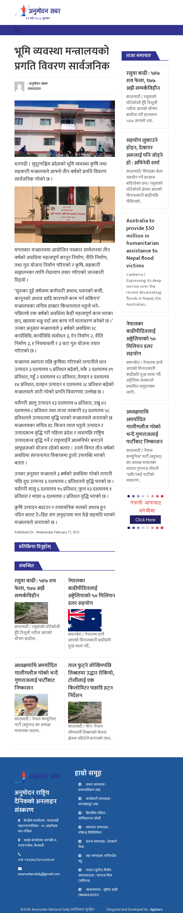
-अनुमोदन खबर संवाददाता (38, 86)
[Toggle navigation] (17, 30)
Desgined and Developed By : (134, 910)
